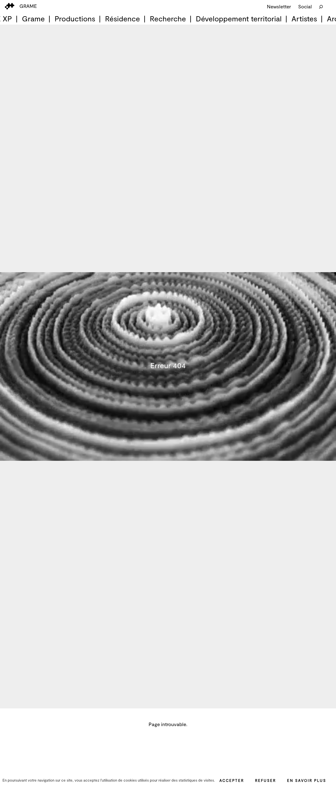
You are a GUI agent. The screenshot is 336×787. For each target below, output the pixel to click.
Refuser (265, 780)
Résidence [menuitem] (122, 18)
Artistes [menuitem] (304, 18)
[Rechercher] (321, 6)
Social (305, 6)
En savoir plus (306, 780)
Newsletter (279, 6)
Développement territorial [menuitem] (239, 18)
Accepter (231, 780)
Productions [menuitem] (75, 18)
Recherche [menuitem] (168, 18)
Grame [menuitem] (33, 18)
